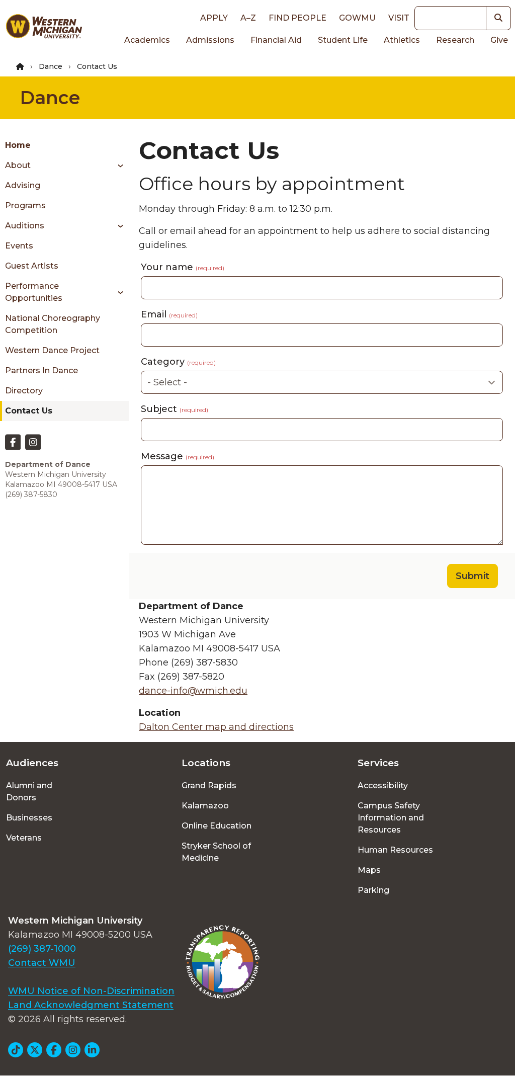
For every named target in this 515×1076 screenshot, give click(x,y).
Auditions (24, 225)
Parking (373, 890)
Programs (25, 205)
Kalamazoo (205, 805)
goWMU (357, 18)
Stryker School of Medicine (216, 852)
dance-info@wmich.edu (193, 690)
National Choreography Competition (52, 324)
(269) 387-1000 (42, 948)
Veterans (24, 838)
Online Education (216, 826)
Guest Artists (31, 266)
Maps (369, 870)
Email (169, 314)
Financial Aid (276, 40)
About (18, 165)
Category (178, 361)
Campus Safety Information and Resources (391, 818)
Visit (398, 18)
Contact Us (28, 411)
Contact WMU (41, 962)
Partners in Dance (41, 370)
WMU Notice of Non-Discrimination (91, 991)
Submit (472, 576)
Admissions (210, 40)
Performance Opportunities (33, 292)
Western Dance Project (52, 350)
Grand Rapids (209, 785)
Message (177, 456)
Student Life (343, 40)
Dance (50, 66)
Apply (214, 18)
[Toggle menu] (117, 165)
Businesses (29, 817)
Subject (174, 409)
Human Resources (395, 850)
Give (499, 40)
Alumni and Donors (29, 791)
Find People (297, 18)
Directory (24, 390)
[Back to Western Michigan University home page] (43, 28)
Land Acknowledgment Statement (91, 1005)
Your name (182, 267)
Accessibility (383, 785)
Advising (22, 185)
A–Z (248, 18)
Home (18, 145)
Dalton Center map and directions (216, 726)
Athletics (402, 40)
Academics (147, 40)
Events (19, 246)
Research (455, 40)
